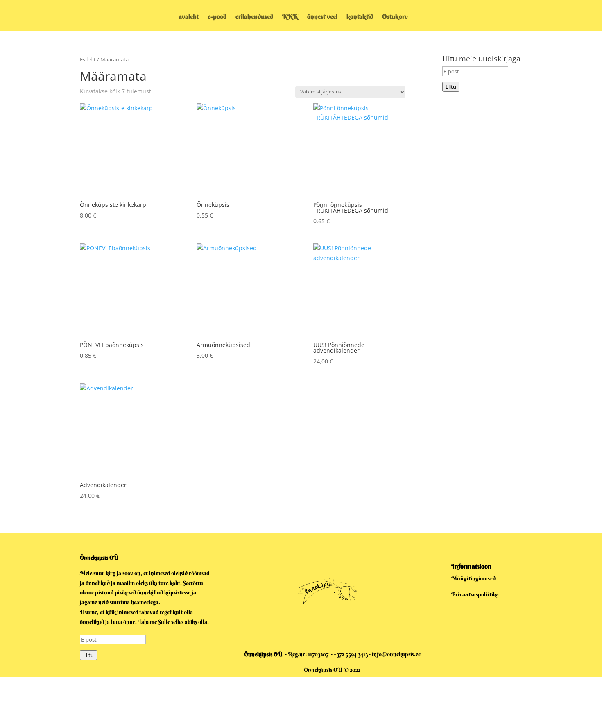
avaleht (189, 17)
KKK (290, 17)
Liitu (451, 87)
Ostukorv (395, 17)
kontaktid (359, 17)
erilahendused (254, 17)
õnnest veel (322, 17)
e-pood (217, 17)
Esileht (88, 59)
